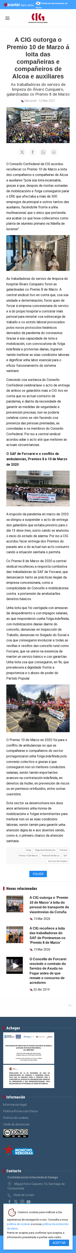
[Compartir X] (22, 152)
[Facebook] (9, 1202)
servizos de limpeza (57, 861)
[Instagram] (22, 1202)
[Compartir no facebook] (33, 152)
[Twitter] (16, 1202)
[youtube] (28, 1202)
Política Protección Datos (20, 1111)
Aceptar (59, 1243)
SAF (65, 855)
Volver (38, 874)
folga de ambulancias (45, 850)
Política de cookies (15, 1117)
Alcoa (28, 850)
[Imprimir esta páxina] (54, 152)
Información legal (15, 1104)
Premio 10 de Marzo (28, 855)
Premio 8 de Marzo (51, 855)
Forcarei (63, 850)
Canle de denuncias (16, 1124)
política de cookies (18, 1224)
